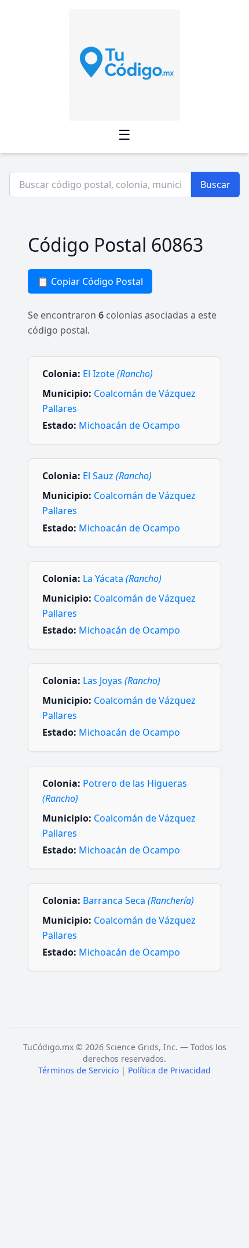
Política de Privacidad (169, 1070)
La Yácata (122, 578)
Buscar (215, 184)
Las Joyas (121, 680)
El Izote (118, 373)
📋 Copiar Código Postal (90, 281)
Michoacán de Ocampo (129, 425)
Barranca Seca (138, 900)
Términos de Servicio (78, 1070)
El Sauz (117, 475)
